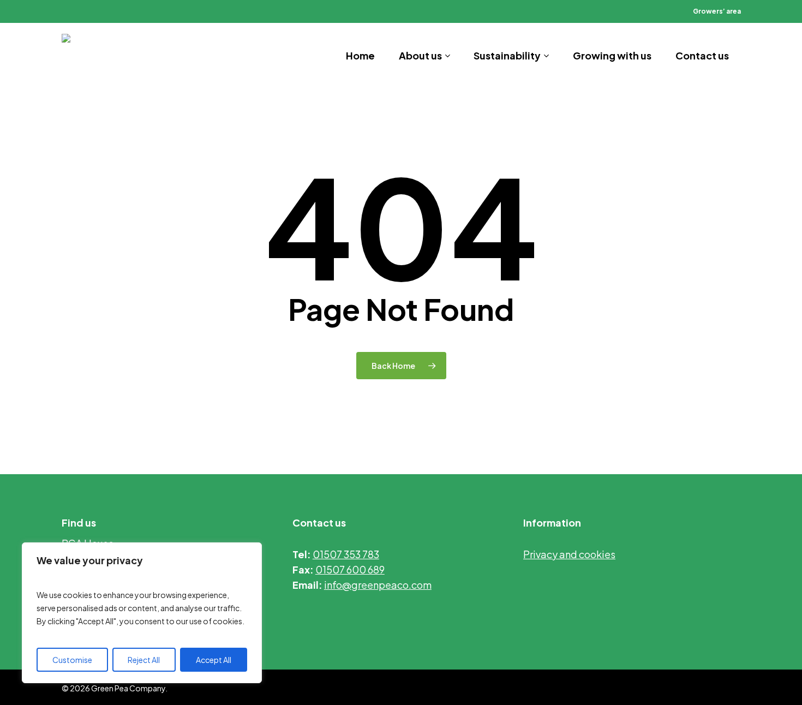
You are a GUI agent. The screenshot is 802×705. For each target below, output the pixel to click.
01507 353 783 (346, 554)
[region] (142, 612)
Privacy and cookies (569, 554)
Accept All (213, 660)
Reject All (144, 660)
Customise (72, 660)
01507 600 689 (350, 569)
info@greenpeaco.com (378, 584)
